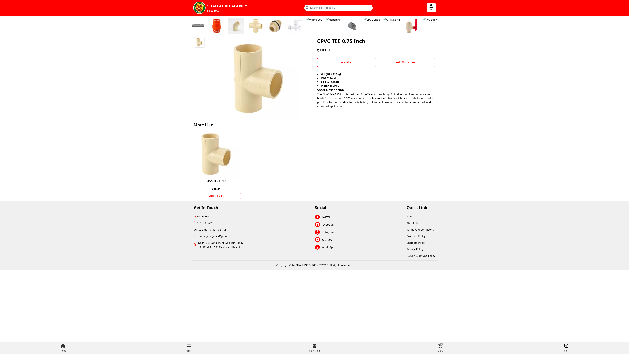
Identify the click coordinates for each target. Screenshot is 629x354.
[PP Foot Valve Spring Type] (194, 26)
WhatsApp (328, 247)
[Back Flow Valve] (330, 26)
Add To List (216, 195)
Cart (440, 348)
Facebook (328, 224)
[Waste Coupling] (292, 26)
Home (63, 350)
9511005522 (204, 223)
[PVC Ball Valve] (409, 26)
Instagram (328, 232)
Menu (189, 350)
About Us (412, 223)
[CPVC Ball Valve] (389, 26)
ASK (348, 62)
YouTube (327, 239)
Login (431, 9)
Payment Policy (416, 236)
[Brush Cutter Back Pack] (428, 26)
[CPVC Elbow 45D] (214, 26)
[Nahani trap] (311, 26)
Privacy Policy (415, 249)
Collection (314, 350)
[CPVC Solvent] (369, 26)
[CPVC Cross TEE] (233, 26)
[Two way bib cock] (273, 26)
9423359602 (204, 216)
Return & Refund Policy (421, 256)
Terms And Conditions (420, 229)
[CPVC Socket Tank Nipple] (253, 26)
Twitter (326, 217)
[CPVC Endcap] (350, 26)
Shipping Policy (416, 243)
